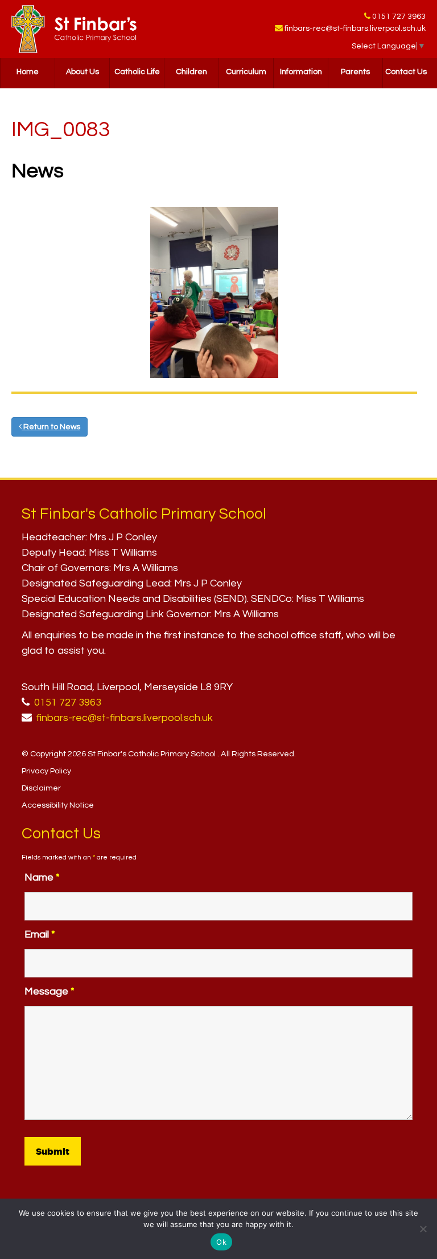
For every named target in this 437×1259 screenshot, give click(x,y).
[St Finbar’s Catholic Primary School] (74, 29)
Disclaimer (41, 788)
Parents (355, 72)
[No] (422, 1228)
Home (28, 72)
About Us (82, 72)
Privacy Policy (46, 771)
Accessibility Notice (58, 805)
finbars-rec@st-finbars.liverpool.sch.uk (355, 28)
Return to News (51, 427)
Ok (221, 1241)
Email (39, 934)
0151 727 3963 (399, 17)
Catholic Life (137, 72)
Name (42, 877)
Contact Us (406, 72)
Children (191, 72)
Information (301, 72)
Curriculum (246, 72)
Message (49, 991)
